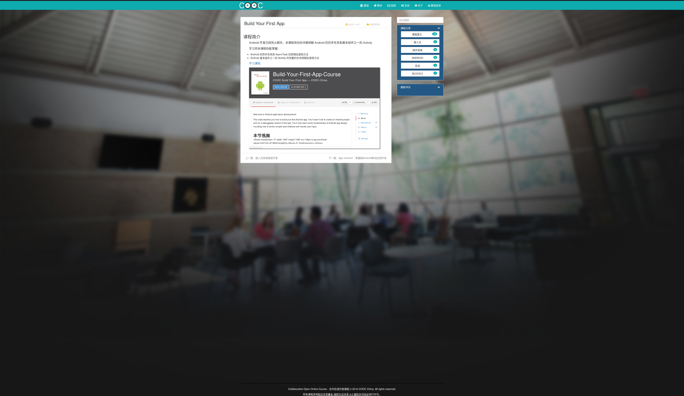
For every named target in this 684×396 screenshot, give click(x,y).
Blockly (424, 73)
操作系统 (424, 50)
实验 (407, 5)
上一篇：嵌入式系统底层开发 (261, 158)
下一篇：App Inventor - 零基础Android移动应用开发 (358, 158)
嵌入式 (425, 42)
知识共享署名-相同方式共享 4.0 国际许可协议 (343, 394)
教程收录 (435, 5)
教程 (366, 5)
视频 (393, 5)
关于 (420, 5)
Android (424, 58)
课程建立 (424, 34)
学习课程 (254, 63)
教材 (379, 5)
